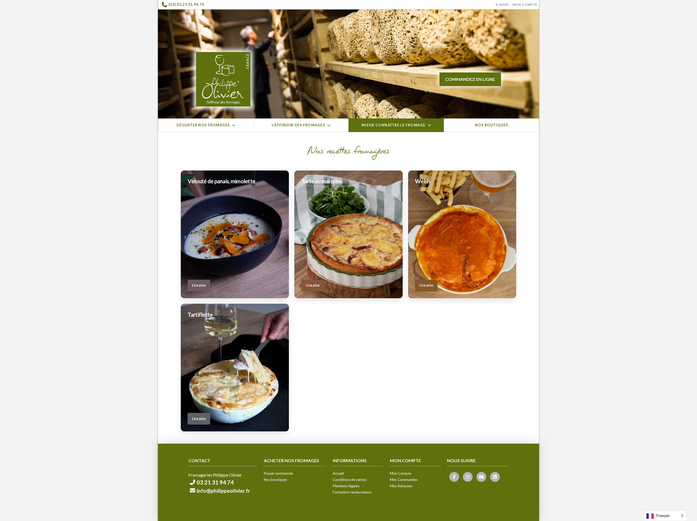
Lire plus (199, 285)
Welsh (422, 181)
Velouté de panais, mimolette (221, 181)
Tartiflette (200, 314)
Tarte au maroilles (322, 181)
